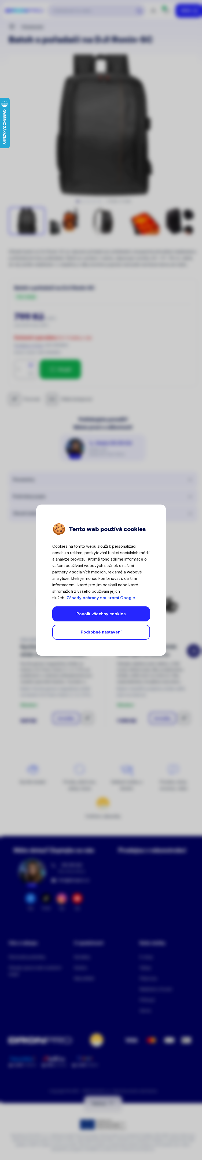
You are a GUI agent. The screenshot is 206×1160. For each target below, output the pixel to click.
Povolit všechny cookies (101, 613)
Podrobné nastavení (101, 632)
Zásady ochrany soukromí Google (101, 597)
